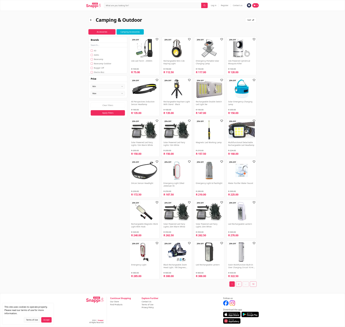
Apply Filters (107, 113)
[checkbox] (92, 51)
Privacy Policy (148, 307)
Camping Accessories (130, 32)
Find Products (116, 304)
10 (253, 284)
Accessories (102, 32)
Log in (213, 5)
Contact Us (146, 301)
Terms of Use (147, 304)
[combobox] (108, 86)
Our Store (114, 301)
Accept (46, 319)
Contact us (237, 5)
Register (224, 5)
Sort (249, 20)
